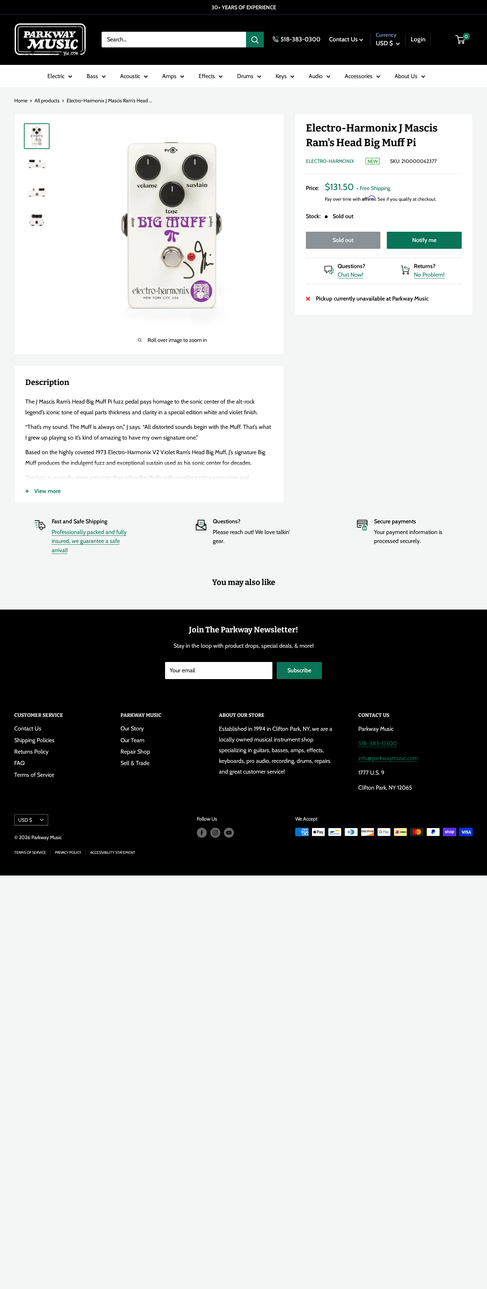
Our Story (132, 728)
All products (47, 100)
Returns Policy (31, 751)
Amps (169, 76)
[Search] (255, 39)
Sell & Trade (135, 763)
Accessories (359, 76)
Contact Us (343, 39)
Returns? (424, 266)
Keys (281, 76)
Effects (207, 76)
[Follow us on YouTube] (229, 833)
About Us (406, 76)
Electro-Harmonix (330, 161)
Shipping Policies (34, 740)
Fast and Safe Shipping (79, 521)
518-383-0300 (301, 39)
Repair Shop (135, 751)
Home (20, 100)
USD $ (25, 820)
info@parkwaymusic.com (388, 758)
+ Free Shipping (373, 188)
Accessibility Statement (112, 852)
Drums (245, 76)
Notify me (424, 240)
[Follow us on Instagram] (215, 833)
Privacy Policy (68, 852)
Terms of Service (34, 774)
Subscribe (299, 670)
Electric (56, 76)
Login (418, 39)
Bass (92, 76)
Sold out (343, 240)
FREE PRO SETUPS (259, 7)
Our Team (132, 740)
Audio (316, 76)
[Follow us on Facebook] (202, 833)
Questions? (351, 266)
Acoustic (130, 76)
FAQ (19, 763)
